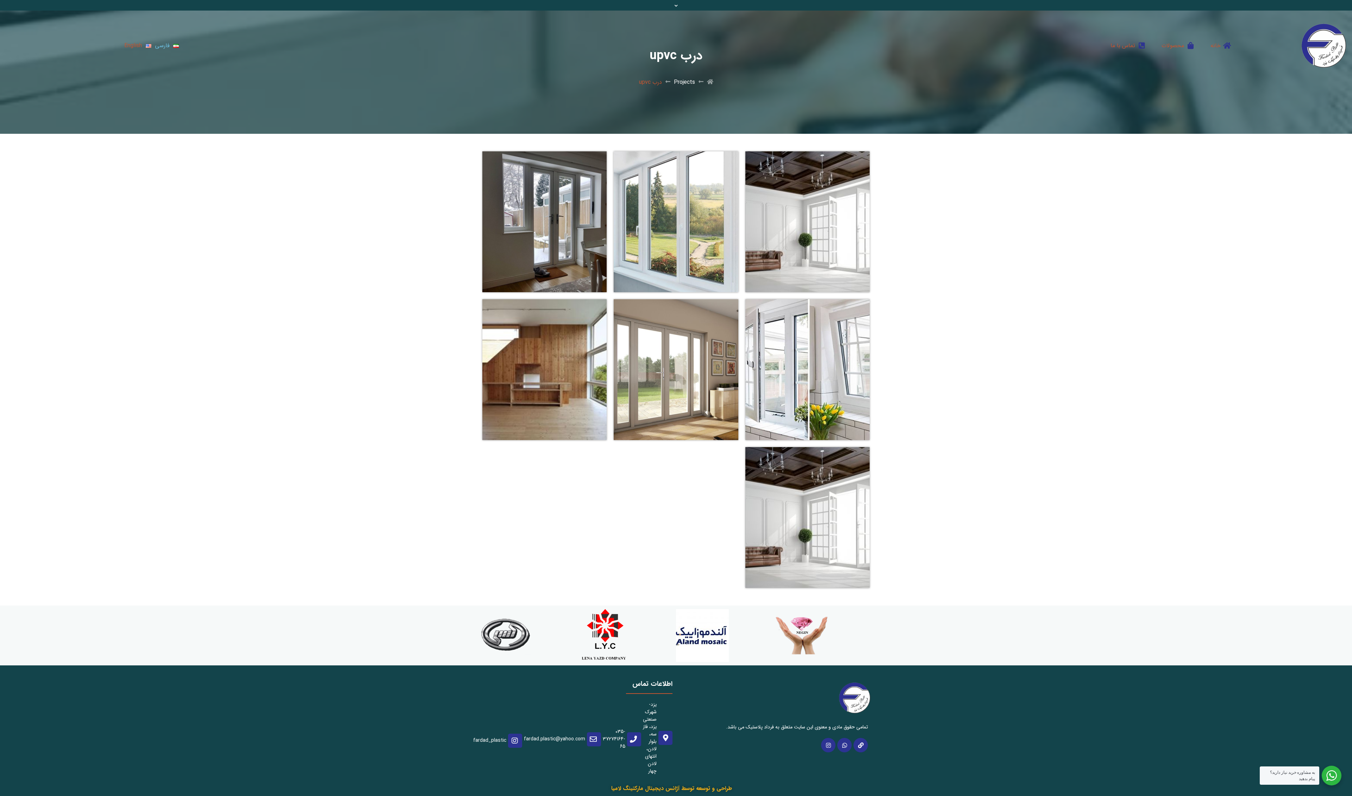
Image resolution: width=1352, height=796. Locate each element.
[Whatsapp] (844, 745)
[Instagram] (828, 745)
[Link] (860, 745)
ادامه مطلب (856, 155)
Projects (684, 82)
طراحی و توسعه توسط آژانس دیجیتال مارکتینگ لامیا (671, 788)
